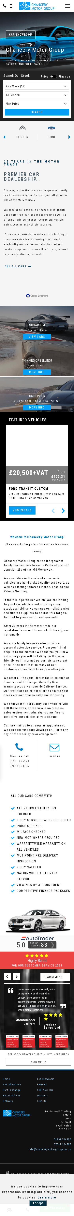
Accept (38, 1203)
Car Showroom (45, 1079)
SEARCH (37, 112)
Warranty (42, 1095)
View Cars (37, 336)
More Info (37, 372)
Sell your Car (45, 1090)
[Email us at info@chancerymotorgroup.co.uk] (55, 749)
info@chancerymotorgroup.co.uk (50, 1149)
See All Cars (16, 266)
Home (6, 1079)
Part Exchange (12, 1090)
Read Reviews (53, 977)
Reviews (42, 1084)
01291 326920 (19, 761)
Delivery (8, 1101)
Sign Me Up (38, 1062)
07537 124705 (19, 766)
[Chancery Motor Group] (37, 5)
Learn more (47, 1197)
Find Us (42, 1101)
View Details (22, 510)
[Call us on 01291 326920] (19, 749)
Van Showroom (12, 1084)
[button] (63, 511)
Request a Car (11, 1095)
